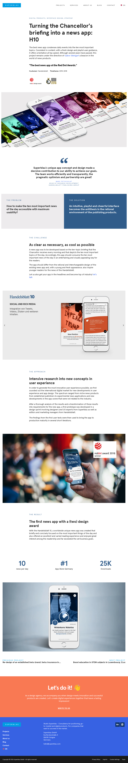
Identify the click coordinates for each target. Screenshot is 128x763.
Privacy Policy (96, 759)
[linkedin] (122, 724)
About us (87, 5)
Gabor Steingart (72, 55)
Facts (123, 759)
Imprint (105, 759)
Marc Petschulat (64, 181)
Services (74, 5)
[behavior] (117, 724)
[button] (4, 325)
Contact (111, 5)
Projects (60, 5)
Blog (99, 5)
